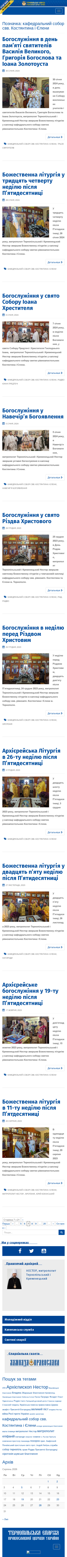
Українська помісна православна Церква (39, 1404)
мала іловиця (8, 1431)
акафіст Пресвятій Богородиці (16, 1409)
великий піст (39, 1409)
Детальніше (54, 137)
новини (36, 1436)
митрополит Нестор (13, 1193)
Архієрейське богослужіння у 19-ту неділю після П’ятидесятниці (30, 994)
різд (60, 597)
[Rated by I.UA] (33, 1552)
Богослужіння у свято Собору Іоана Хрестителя (31, 301)
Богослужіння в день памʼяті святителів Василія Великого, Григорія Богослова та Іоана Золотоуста (32, 51)
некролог (28, 1436)
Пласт (60, 1396)
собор (5, 1449)
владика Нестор (55, 1409)
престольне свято (23, 1445)
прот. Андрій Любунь (40, 1445)
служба (53, 1445)
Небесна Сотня (28, 1397)
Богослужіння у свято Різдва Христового (31, 518)
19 (22, 1499)
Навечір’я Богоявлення (14, 488)
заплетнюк (40, 1414)
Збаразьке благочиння (33, 1392)
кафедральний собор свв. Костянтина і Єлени (32, 143)
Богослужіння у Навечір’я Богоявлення (33, 413)
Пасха (37, 1397)
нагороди (7, 957)
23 (58, 1499)
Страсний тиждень (10, 1404)
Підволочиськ (7, 1401)
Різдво (5, 601)
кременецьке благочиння (52, 1426)
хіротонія (7, 724)
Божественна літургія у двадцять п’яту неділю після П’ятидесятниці (33, 872)
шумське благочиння (26, 1453)
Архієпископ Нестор (27, 1386)
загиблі (32, 1414)
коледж (39, 1426)
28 (40, 1505)
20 (44, 1223)
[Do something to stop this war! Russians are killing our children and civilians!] (7, 7)
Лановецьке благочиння (11, 1397)
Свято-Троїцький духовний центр (34, 1401)
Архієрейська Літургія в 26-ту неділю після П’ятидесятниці (31, 756)
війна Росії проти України (15, 1413)
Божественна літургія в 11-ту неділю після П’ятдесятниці (31, 1107)
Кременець (50, 1392)
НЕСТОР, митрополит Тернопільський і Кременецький (41, 1274)
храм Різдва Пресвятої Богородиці (39, 1449)
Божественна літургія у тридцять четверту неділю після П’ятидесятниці (33, 184)
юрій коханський (45, 1193)
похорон (35, 1441)
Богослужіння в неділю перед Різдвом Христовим (33, 633)
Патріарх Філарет (49, 1396)
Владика (16, 1392)
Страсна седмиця (54, 1401)
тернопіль (16, 1449)
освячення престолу (11, 1441)
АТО (4, 1387)
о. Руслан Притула (48, 1437)
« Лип (5, 1519)
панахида (25, 1441)
